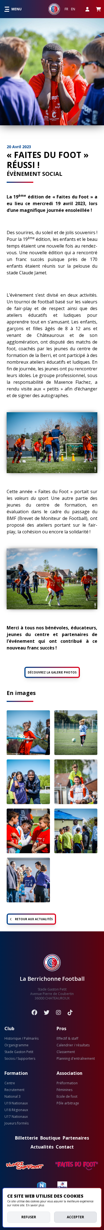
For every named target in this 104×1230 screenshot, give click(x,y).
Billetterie (26, 1138)
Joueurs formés (16, 1123)
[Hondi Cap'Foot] (25, 1165)
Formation (16, 1073)
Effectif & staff (67, 1038)
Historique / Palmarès (21, 1038)
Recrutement (14, 1090)
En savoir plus (35, 1205)
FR (66, 9)
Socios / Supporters (19, 1058)
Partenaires (76, 1138)
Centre (9, 1083)
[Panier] (98, 9)
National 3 (12, 1096)
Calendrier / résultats (73, 1045)
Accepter (75, 1217)
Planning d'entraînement (76, 1058)
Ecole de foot (67, 1096)
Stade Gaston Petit (18, 1052)
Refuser (28, 1217)
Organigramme (16, 1045)
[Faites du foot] (76, 1165)
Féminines (64, 1090)
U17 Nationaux (16, 1116)
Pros (61, 1028)
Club (9, 1028)
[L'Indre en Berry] (62, 1185)
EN (73, 9)
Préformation (67, 1083)
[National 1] (41, 1185)
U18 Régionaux (16, 1110)
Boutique (50, 1138)
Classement (66, 1052)
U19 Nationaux (16, 1103)
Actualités (42, 1147)
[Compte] (87, 9)
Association (69, 1073)
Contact (65, 1147)
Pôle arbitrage (68, 1103)
